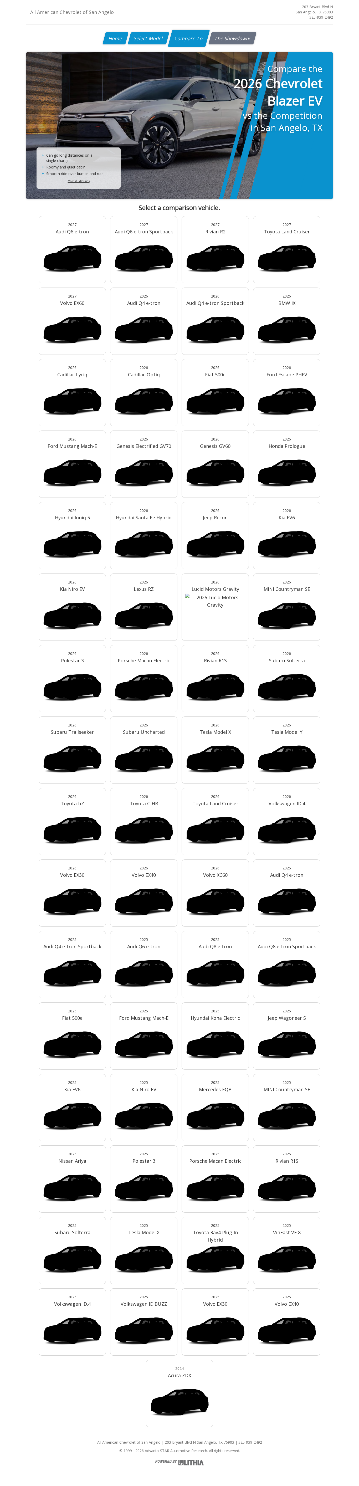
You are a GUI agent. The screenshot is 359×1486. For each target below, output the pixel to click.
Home (115, 38)
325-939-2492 (321, 17)
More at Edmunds (79, 181)
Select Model (148, 38)
